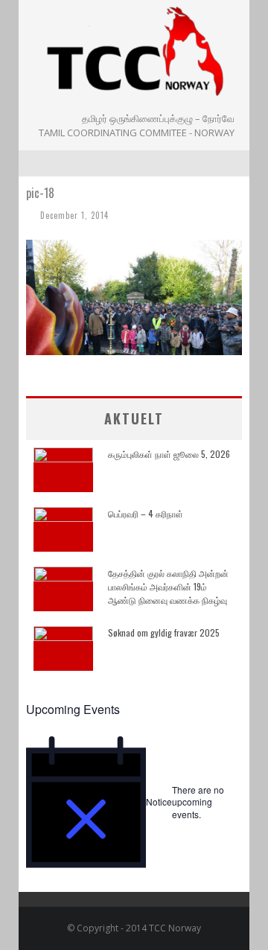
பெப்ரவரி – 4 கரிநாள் (145, 513)
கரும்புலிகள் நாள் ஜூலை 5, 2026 (169, 453)
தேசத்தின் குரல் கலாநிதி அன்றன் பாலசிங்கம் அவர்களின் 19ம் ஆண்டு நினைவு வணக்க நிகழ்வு (168, 586)
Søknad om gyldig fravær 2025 (164, 632)
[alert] (134, 801)
